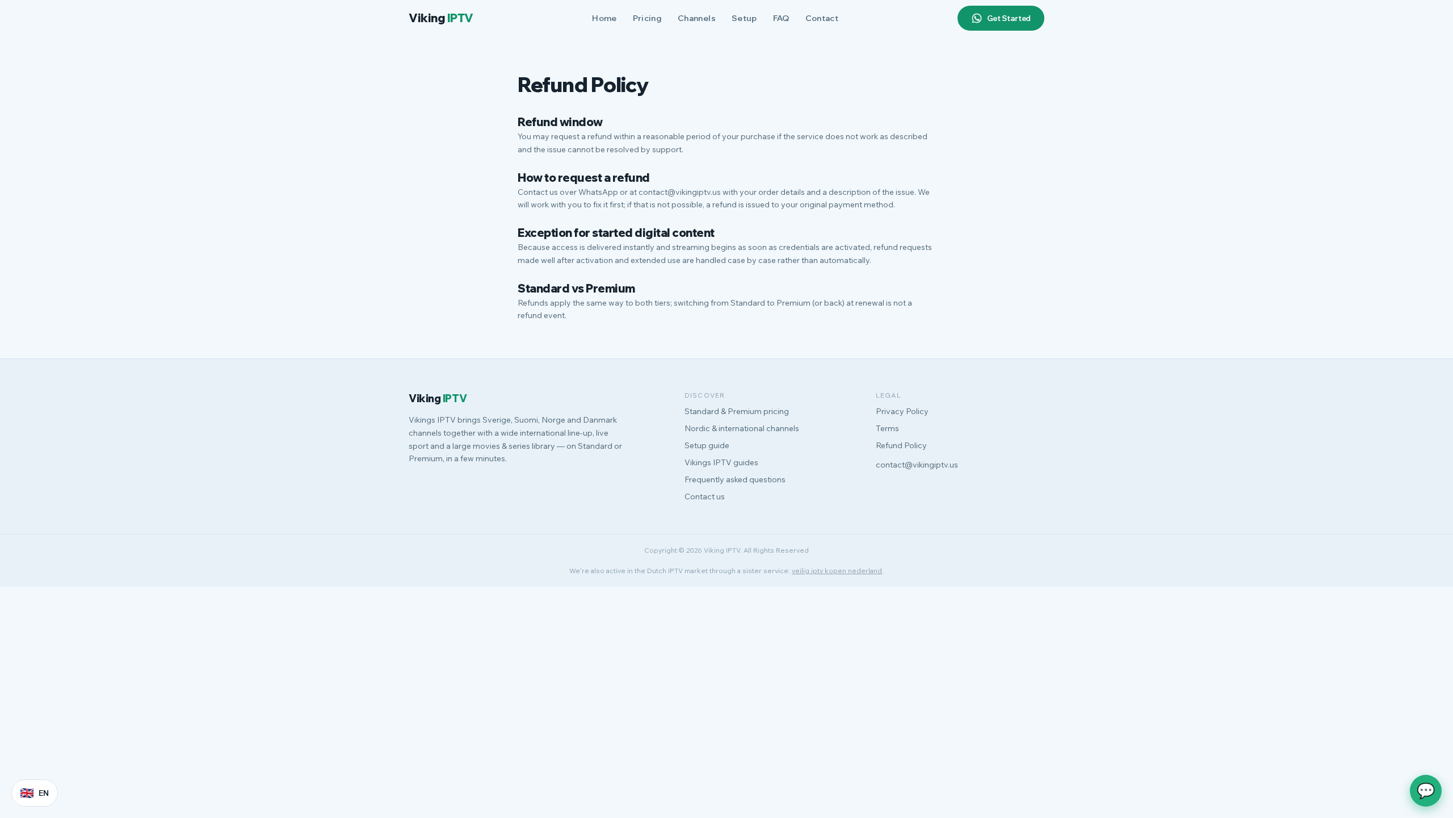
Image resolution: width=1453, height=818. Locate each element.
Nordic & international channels (741, 428)
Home (604, 18)
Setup (744, 18)
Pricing (647, 18)
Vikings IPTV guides (721, 462)
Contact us (704, 496)
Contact (821, 18)
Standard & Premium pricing (736, 411)
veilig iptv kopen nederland (837, 570)
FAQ (781, 18)
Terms (887, 428)
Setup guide (706, 445)
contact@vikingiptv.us (917, 465)
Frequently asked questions (735, 479)
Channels (697, 18)
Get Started (1009, 18)
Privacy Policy (902, 411)
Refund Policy (901, 445)
